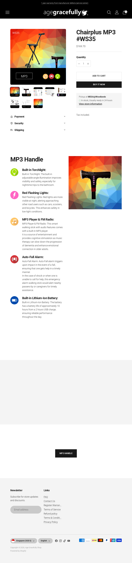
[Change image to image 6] (14, 103)
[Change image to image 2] (26, 91)
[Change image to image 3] (38, 91)
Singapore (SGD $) (23, 541)
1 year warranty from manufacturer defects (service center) (64, 3)
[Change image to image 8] (38, 103)
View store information (90, 104)
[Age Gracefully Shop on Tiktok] (64, 541)
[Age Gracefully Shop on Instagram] (60, 541)
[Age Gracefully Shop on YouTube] (68, 541)
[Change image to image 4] (49, 91)
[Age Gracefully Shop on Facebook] (56, 541)
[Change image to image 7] (26, 103)
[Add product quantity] (79, 64)
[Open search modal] (109, 12)
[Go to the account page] (116, 12)
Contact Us (49, 501)
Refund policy (50, 513)
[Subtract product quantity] (88, 64)
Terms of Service (52, 509)
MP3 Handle (66, 453)
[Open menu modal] (7, 12)
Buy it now (99, 84)
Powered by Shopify (18, 551)
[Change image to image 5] (61, 91)
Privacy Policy (51, 522)
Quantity (81, 57)
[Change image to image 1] (14, 91)
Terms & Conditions (54, 517)
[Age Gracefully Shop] (66, 12)
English (44, 541)
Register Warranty (53, 505)
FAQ (46, 497)
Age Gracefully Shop (33, 547)
